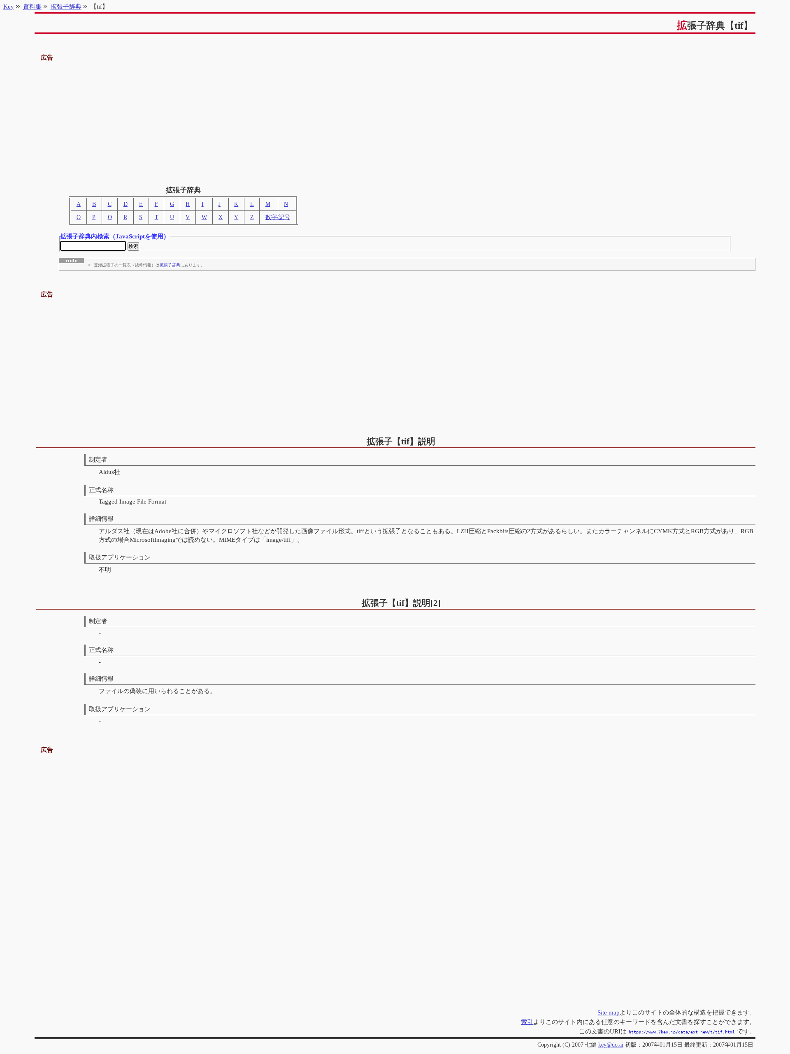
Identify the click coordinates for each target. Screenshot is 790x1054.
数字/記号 (277, 217)
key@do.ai (610, 1045)
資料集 (32, 6)
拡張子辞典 (170, 265)
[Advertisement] (395, 120)
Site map (608, 1012)
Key (8, 6)
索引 (527, 1021)
